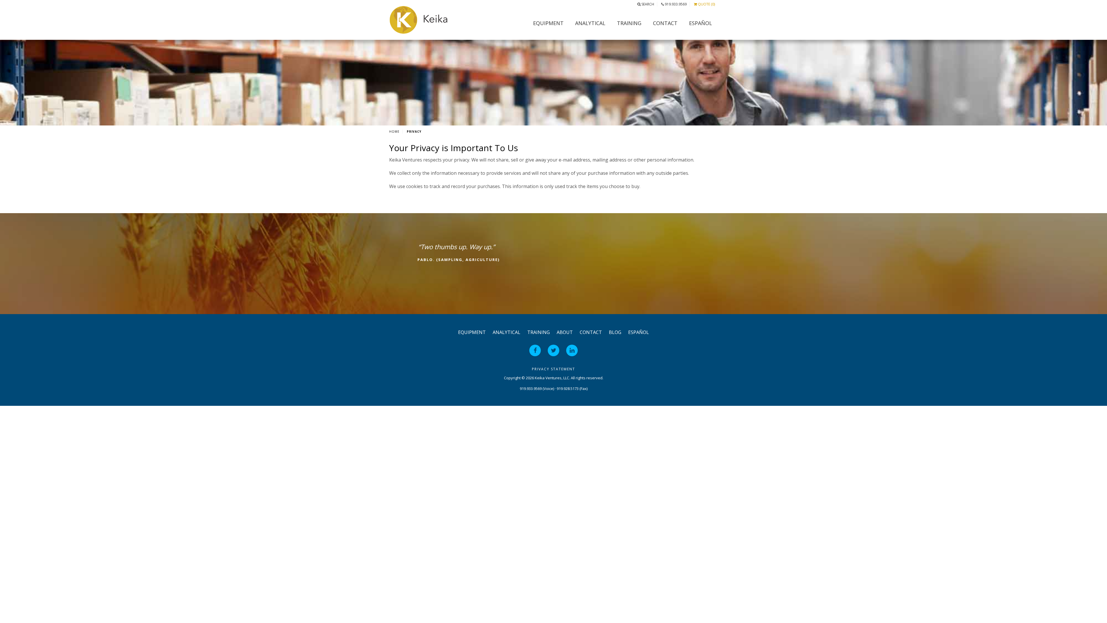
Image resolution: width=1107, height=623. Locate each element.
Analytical (590, 23)
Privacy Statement (553, 369)
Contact (665, 23)
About (565, 332)
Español (700, 23)
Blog (615, 332)
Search (647, 4)
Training (629, 23)
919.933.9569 (675, 4)
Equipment (548, 23)
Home (394, 132)
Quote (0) (706, 4)
